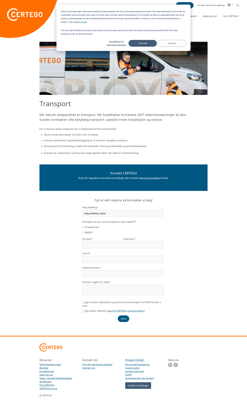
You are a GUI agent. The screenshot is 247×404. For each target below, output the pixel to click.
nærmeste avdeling (149, 178)
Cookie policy (132, 368)
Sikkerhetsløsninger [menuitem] (50, 364)
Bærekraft (191, 16)
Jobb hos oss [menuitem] (46, 374)
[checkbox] (123, 229)
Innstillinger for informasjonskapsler (116, 43)
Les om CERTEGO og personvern (125, 310)
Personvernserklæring (137, 364)
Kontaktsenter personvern (139, 378)
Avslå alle (172, 43)
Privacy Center (134, 360)
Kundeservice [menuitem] (46, 371)
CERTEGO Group (48, 388)
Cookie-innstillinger (138, 385)
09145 (120, 178)
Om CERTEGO (231, 16)
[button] (230, 4)
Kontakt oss (88, 368)
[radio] (123, 227)
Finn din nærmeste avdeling (97, 364)
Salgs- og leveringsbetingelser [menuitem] (55, 378)
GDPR (128, 374)
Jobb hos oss (210, 16)
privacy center (80, 22)
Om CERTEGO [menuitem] (46, 385)
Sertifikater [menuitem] (45, 381)
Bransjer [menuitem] (44, 368)
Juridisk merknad (134, 371)
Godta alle (142, 43)
